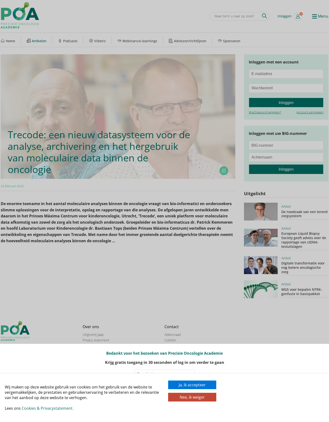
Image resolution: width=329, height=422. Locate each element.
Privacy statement (96, 340)
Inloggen (285, 16)
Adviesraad (172, 334)
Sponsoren (231, 41)
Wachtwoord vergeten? (265, 112)
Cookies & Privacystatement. (47, 408)
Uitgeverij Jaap (93, 334)
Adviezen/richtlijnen (190, 41)
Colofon (170, 340)
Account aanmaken (309, 112)
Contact (171, 327)
